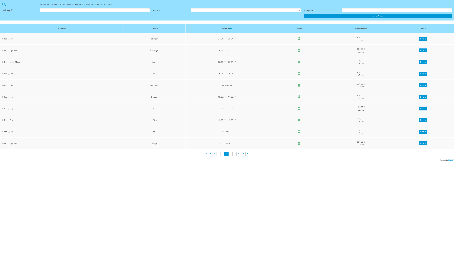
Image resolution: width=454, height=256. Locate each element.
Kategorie (308, 10)
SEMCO (451, 160)
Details (423, 39)
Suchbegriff (7, 10)
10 (239, 154)
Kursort (156, 10)
